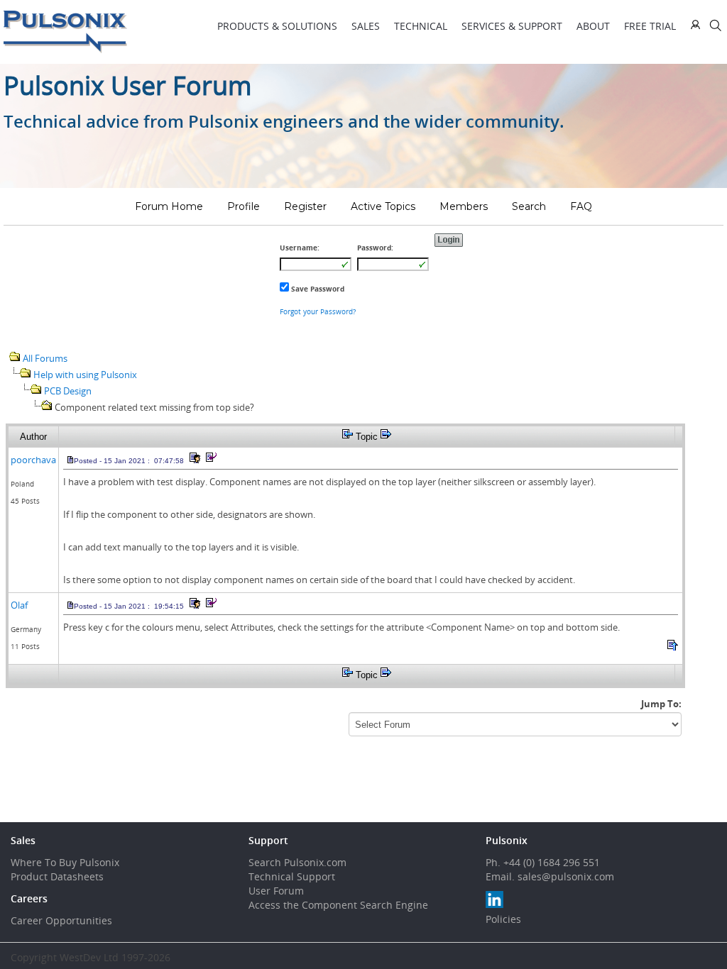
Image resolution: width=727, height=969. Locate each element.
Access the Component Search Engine (338, 905)
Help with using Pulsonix (85, 374)
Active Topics (383, 206)
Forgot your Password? (318, 311)
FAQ (581, 206)
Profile (243, 206)
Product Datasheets (57, 876)
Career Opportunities (61, 920)
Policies (503, 919)
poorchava (33, 459)
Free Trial (650, 26)
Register (305, 206)
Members (463, 206)
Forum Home (169, 206)
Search (529, 206)
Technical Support (291, 876)
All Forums (45, 358)
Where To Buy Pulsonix (65, 862)
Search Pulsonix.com (297, 862)
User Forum (276, 890)
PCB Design (68, 390)
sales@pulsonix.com (566, 876)
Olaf (19, 605)
